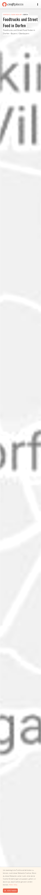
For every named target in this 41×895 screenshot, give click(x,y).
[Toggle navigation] (37, 4)
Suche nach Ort (16, 14)
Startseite (6, 14)
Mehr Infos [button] (13, 885)
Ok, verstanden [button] (10, 890)
